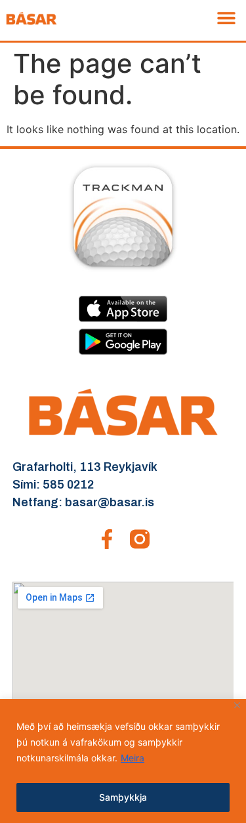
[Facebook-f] (107, 539)
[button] (226, 17)
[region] (123, 761)
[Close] (237, 705)
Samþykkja (123, 797)
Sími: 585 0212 (53, 484)
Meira (132, 757)
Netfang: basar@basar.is (83, 502)
